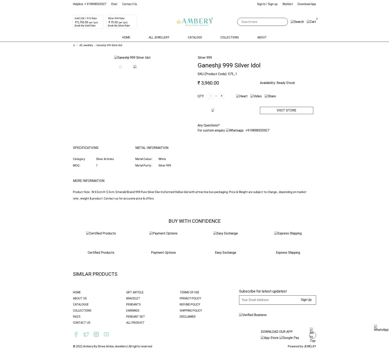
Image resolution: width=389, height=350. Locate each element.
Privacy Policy (190, 298)
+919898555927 (257, 130)
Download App (307, 4)
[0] (311, 22)
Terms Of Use (189, 292)
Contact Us (129, 4)
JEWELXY (310, 346)
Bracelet (133, 298)
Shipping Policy (191, 310)
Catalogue (81, 304)
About (262, 37)
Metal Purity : (143, 165)
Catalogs (195, 37)
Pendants (133, 304)
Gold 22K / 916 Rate (86, 18)
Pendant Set (135, 316)
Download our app (277, 332)
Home (126, 37)
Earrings (132, 310)
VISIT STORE (286, 110)
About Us (80, 298)
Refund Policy (190, 304)
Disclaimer (188, 316)
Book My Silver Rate (119, 25)
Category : (79, 159)
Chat (114, 4)
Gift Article (135, 292)
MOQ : (77, 165)
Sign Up (306, 300)
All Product (135, 322)
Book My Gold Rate (85, 25)
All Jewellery (159, 37)
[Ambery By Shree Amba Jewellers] (194, 22)
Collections (229, 37)
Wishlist (287, 4)
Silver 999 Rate (116, 18)
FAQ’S (76, 316)
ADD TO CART (226, 114)
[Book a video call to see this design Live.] (255, 96)
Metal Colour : (144, 159)
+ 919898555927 (95, 4)
